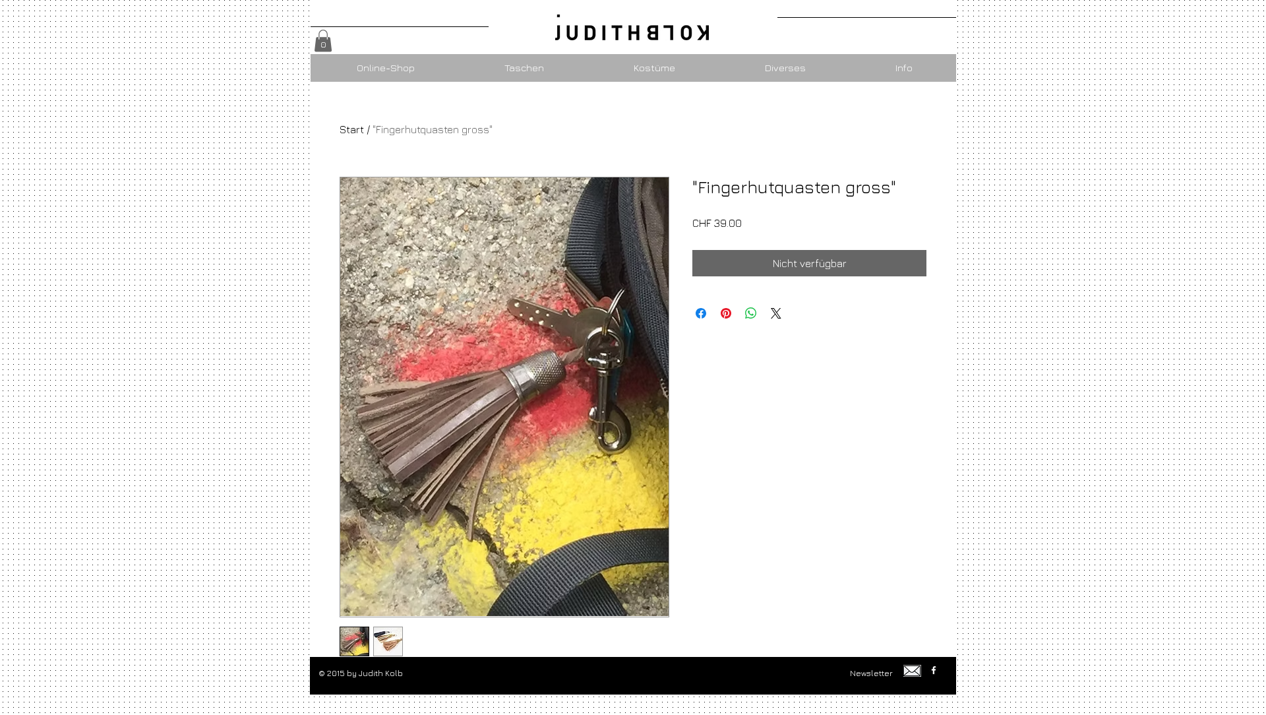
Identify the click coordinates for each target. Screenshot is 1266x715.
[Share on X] (776, 313)
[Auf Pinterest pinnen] (726, 313)
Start (352, 129)
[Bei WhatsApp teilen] (751, 313)
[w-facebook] (933, 670)
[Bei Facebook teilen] (701, 313)
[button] (323, 40)
